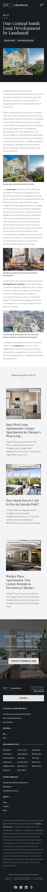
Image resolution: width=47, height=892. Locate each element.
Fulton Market (8, 758)
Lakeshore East (8, 766)
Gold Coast (7, 762)
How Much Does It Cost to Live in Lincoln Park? (22, 502)
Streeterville (36, 754)
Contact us (18, 346)
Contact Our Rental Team (23, 661)
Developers (7, 787)
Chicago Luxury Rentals (14, 708)
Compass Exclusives (10, 791)
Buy (4, 734)
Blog (4, 810)
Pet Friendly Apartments (12, 718)
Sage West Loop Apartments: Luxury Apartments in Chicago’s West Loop (23, 430)
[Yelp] (31, 887)
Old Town (21, 758)
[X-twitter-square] (21, 887)
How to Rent (7, 722)
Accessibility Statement (22, 878)
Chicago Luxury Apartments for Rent (16, 714)
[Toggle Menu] (42, 5)
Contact (23, 698)
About (6, 797)
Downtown (7, 754)
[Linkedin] (26, 887)
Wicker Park (36, 766)
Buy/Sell (6, 728)
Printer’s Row (22, 762)
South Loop (9, 40)
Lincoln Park (22, 750)
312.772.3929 (39, 691)
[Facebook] (15, 887)
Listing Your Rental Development (15, 783)
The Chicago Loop (25, 40)
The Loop (35, 758)
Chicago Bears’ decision (13, 284)
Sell (4, 738)
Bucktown (7, 750)
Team (5, 802)
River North (21, 766)
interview (11, 189)
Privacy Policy (38, 878)
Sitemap (8, 878)
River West (21, 770)
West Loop (36, 762)
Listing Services (10, 777)
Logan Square (22, 754)
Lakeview (6, 770)
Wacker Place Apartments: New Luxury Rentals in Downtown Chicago (20, 582)
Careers (6, 806)
